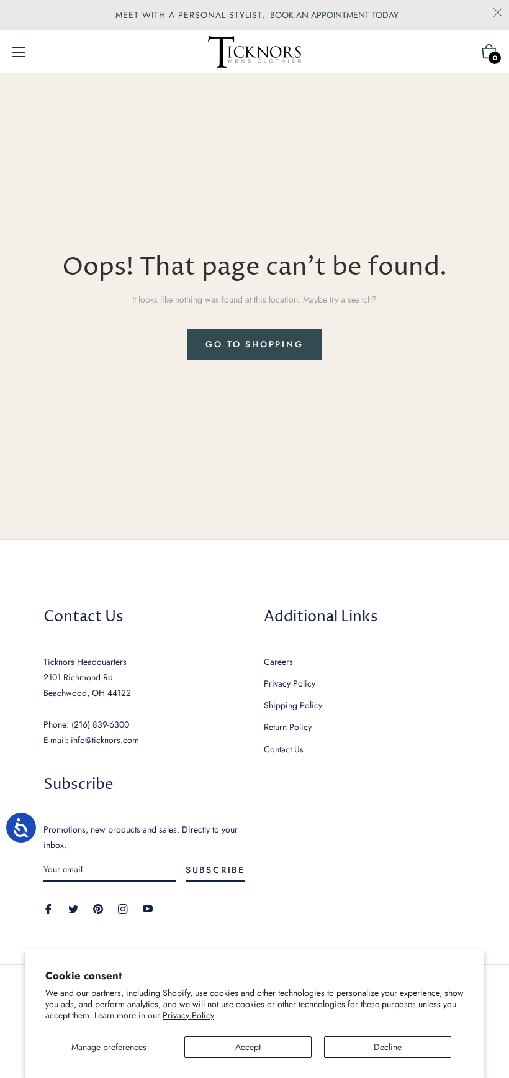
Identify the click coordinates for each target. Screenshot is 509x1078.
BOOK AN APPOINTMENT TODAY (334, 15)
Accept (248, 1047)
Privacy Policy (188, 1015)
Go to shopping (254, 344)
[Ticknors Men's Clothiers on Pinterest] (98, 908)
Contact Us (284, 749)
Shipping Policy (293, 705)
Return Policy (288, 727)
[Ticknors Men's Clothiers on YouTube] (148, 908)
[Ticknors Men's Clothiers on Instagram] (123, 908)
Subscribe (215, 870)
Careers (278, 661)
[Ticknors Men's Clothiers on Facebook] (48, 908)
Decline (388, 1047)
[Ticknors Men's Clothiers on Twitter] (73, 908)
